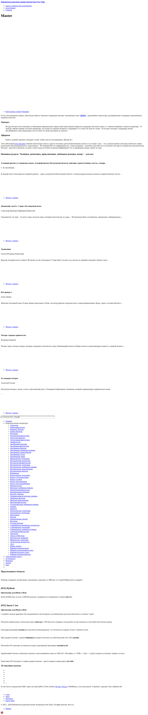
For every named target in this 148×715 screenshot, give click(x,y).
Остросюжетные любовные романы (24, 504)
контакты (9, 699)
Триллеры (14, 534)
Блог (7, 565)
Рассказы (13, 521)
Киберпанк (14, 473)
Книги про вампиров (18, 482)
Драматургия (15, 442)
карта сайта (10, 701)
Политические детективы (20, 511)
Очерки (13, 507)
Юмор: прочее (15, 546)
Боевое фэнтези (16, 432)
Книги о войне (16, 479)
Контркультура (16, 486)
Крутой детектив (17, 494)
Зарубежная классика (18, 444)
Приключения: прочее (19, 519)
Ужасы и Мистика (17, 536)
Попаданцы (14, 515)
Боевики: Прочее (17, 429)
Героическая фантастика (19, 436)
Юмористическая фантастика (21, 550)
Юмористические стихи (19, 552)
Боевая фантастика (17, 427)
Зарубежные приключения (20, 452)
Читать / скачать (12, 198)
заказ (7, 697)
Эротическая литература (19, 542)
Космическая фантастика (20, 490)
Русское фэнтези (16, 523)
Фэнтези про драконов (19, 538)
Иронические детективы (20, 459)
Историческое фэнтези (19, 471)
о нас (8, 694)
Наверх (8, 709)
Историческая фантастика (20, 463)
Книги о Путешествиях (19, 477)
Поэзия (13, 517)
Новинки (9, 561)
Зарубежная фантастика (19, 446)
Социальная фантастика (19, 532)
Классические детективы (20, 475)
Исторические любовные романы (23, 467)
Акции (8, 563)
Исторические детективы (20, 465)
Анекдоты (14, 425)
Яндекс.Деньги (61, 687)
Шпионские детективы (19, 540)
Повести (13, 509)
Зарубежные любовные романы (22, 450)
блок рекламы (19, 144)
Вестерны (14, 434)
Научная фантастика (18, 502)
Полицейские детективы (20, 513)
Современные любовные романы (23, 529)
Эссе (12, 544)
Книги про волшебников (20, 484)
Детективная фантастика (20, 440)
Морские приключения (19, 500)
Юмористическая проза (19, 548)
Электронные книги (14, 557)
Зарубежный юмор (17, 457)
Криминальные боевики (19, 492)
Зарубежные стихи (17, 454)
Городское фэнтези (17, 438)
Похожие (25, 112)
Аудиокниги (10, 559)
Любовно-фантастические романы (23, 496)
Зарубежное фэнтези (18, 448)
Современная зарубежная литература (24, 525)
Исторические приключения (21, 469)
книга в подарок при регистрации (19, 6)
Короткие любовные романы (21, 488)
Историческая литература (20, 461)
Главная (9, 421)
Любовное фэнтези (17, 498)
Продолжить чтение (13, 112)
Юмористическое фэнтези (20, 554)
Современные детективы (20, 527)
